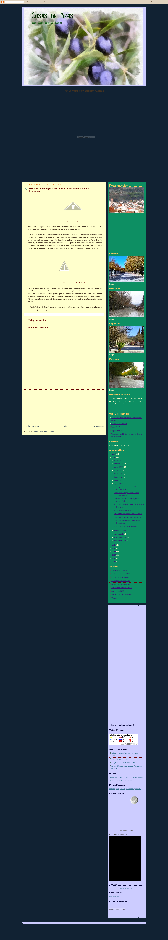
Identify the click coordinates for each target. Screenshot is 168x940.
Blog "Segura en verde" (120, 759)
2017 (114, 561)
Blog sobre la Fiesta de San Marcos (124, 762)
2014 (114, 551)
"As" (117, 789)
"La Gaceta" (128, 780)
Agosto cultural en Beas (122, 510)
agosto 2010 (119, 484)
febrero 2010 (119, 463)
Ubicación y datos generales (121, 594)
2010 (114, 457)
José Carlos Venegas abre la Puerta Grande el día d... (126, 494)
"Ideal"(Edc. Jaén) (130, 777)
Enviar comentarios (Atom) (44, 431)
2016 (114, 558)
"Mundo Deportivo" (133, 789)
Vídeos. (114, 598)
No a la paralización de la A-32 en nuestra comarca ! (126, 488)
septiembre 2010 (120, 530)
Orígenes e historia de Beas (121, 584)
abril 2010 (118, 470)
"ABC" (112, 780)
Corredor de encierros (119, 423)
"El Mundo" (113, 777)
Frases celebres (114, 897)
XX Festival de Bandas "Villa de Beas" (128, 513)
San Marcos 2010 (117, 591)
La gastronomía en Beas (120, 577)
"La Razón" (119, 780)
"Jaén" (121, 777)
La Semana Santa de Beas (120, 580)
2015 (114, 555)
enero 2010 (118, 460)
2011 (114, 545)
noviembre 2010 (120, 537)
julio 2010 (118, 480)
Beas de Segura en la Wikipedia (125, 526)
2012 (114, 548)
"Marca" (112, 789)
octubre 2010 (119, 534)
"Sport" (122, 789)
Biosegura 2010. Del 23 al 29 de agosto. (128, 517)
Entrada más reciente (31, 426)
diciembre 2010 (120, 540)
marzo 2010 (118, 467)
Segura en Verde (117, 430)
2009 (114, 454)
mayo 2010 (118, 473)
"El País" (140, 777)
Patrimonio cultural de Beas (121, 587)
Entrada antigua (98, 426)
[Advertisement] (42, 406)
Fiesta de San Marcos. (119, 570)
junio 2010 (118, 477)
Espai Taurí (115, 427)
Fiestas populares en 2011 (120, 574)
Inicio (66, 426)
